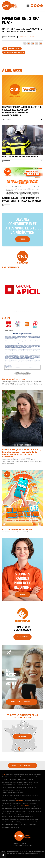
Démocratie (12, 779)
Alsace (28, 808)
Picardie (38, 822)
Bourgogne (30, 811)
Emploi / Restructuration (13, 52)
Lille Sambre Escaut (23, 819)
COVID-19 (5, 779)
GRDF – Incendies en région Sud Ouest (20, 157)
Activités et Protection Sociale (15, 774)
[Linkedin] (32, 5)
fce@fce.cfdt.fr (35, 853)
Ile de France (29, 816)
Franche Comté (7, 816)
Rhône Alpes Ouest (30, 824)
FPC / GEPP (32, 787)
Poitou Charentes (7, 824)
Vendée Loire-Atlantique (9, 827)
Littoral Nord (34, 819)
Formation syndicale (22, 787)
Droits (14, 782)
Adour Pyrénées (34, 806)
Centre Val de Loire (8, 814)
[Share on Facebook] (25, 43)
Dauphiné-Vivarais (34, 814)
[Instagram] (41, 5)
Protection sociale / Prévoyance (11, 795)
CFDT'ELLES (37, 774)
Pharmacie (5, 806)
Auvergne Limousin (8, 811)
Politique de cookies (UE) (23, 846)
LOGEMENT (18, 790)
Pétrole (33, 803)
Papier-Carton (14, 48)
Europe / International (8, 787)
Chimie (34, 800)
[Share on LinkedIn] (32, 43)
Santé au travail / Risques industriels (13, 798)
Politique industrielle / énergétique (12, 792)
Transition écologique (9, 800)
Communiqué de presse (13, 379)
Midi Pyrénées (20, 822)
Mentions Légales (20, 844)
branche (19, 800)
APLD (26, 774)
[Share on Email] (36, 43)
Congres (39, 777)
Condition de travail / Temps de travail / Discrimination (18, 777)
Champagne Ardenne (21, 814)
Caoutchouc (27, 800)
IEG (4, 48)
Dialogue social (7, 782)
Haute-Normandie (18, 816)
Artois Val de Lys (36, 808)
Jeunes (11, 790)
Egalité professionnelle (31, 782)
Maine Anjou (12, 822)
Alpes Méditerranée (19, 808)
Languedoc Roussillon (9, 819)
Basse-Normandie (20, 811)
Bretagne (38, 811)
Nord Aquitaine (30, 822)
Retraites (35, 795)
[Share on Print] (40, 43)
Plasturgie (13, 806)
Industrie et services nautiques (11, 803)
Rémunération (26, 795)
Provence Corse (18, 824)
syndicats (25, 806)
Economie (20, 782)
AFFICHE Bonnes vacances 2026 (17, 530)
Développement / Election (25, 779)
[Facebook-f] (38, 5)
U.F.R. (19, 827)
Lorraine (4, 822)
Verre (18, 806)
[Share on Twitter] (28, 43)
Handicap (5, 790)
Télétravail (29, 798)
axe (3, 774)
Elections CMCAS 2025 (9, 785)
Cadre (31, 774)
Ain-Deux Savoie (7, 808)
